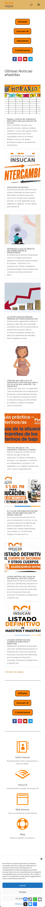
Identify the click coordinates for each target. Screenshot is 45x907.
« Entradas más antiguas (14, 672)
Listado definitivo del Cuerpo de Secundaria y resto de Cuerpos (21, 577)
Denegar (22, 892)
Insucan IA (22, 31)
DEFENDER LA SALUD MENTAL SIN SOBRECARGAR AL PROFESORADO (21, 250)
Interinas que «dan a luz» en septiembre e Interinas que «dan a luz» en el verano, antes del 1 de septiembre (22, 383)
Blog (22, 834)
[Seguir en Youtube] (25, 59)
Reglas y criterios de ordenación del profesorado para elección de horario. (21, 121)
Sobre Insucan (22, 757)
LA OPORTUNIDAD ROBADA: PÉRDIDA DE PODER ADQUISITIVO (22, 318)
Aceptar (22, 885)
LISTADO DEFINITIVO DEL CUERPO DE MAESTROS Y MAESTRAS (18, 642)
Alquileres (22, 40)
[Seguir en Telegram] (30, 59)
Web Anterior (23, 809)
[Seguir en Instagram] (20, 59)
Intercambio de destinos (18, 187)
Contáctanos (22, 50)
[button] (41, 859)
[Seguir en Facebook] (14, 59)
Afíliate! (22, 21)
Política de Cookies (21, 904)
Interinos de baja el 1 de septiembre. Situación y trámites (21, 448)
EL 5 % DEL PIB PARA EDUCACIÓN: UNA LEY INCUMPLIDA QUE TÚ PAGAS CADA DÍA (22, 513)
